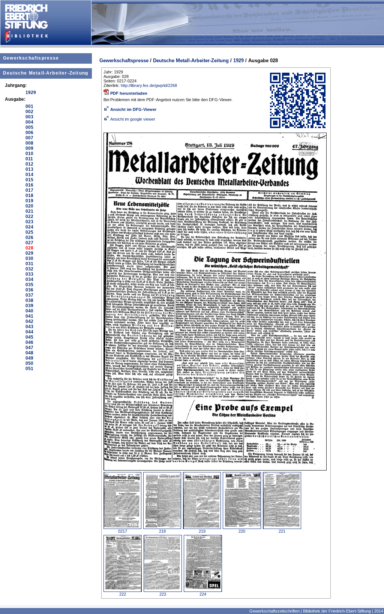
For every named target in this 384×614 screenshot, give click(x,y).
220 (241, 531)
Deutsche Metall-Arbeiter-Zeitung (45, 73)
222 (122, 594)
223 (162, 594)
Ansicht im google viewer (132, 119)
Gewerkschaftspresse (31, 58)
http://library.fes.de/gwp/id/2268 (149, 85)
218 (162, 531)
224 (203, 594)
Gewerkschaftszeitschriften (274, 611)
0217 (122, 531)
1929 (238, 60)
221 (282, 531)
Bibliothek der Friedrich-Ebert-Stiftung (337, 611)
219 (202, 531)
